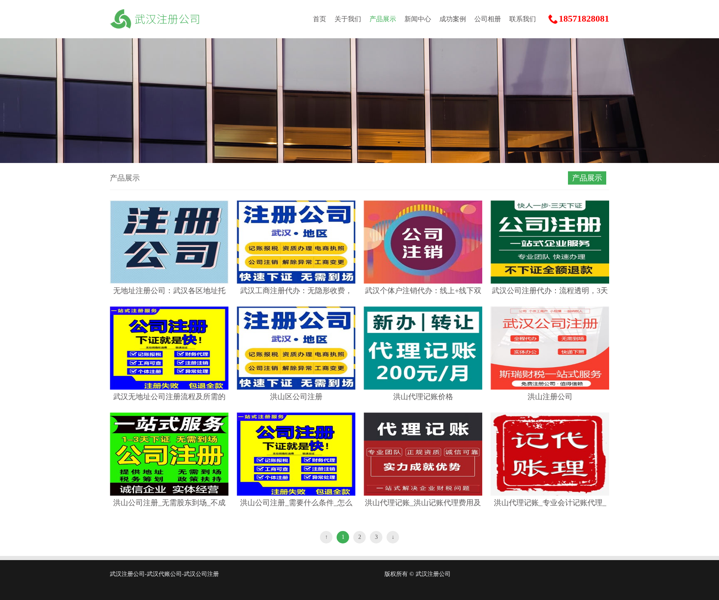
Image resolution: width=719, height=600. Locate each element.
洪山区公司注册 (296, 397)
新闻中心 (417, 18)
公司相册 (487, 18)
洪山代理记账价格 (423, 397)
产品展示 (382, 18)
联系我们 (522, 18)
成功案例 (452, 18)
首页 (319, 18)
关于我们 (348, 18)
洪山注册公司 (550, 397)
